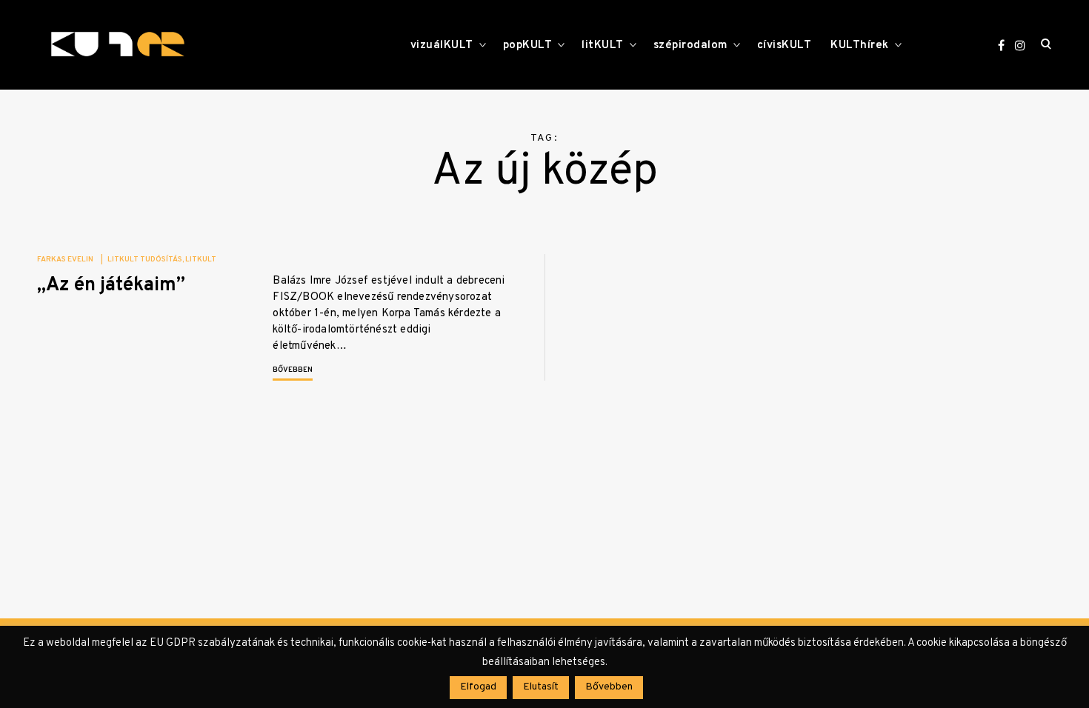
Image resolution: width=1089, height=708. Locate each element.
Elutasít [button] (541, 687)
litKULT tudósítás (144, 259)
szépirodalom (690, 46)
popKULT (528, 46)
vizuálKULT (441, 46)
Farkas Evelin (65, 259)
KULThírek (859, 46)
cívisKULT (784, 46)
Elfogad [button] (478, 687)
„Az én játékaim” (111, 285)
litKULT (603, 46)
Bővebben (293, 370)
